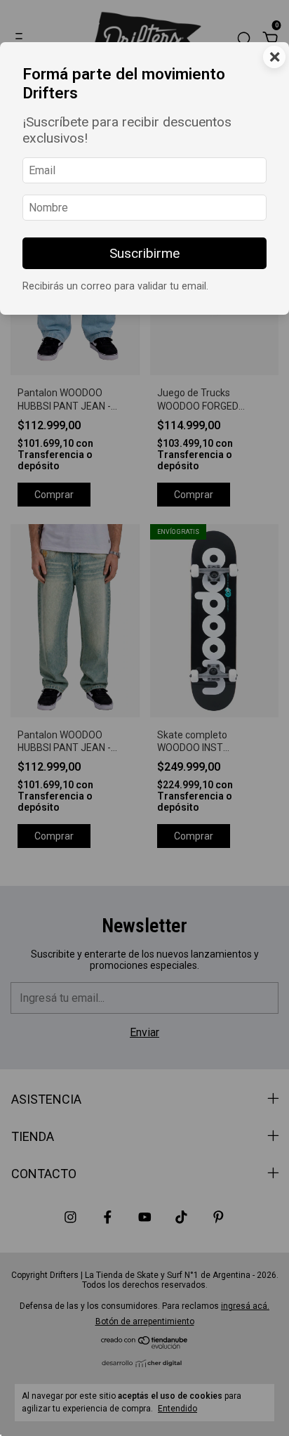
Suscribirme (144, 253)
